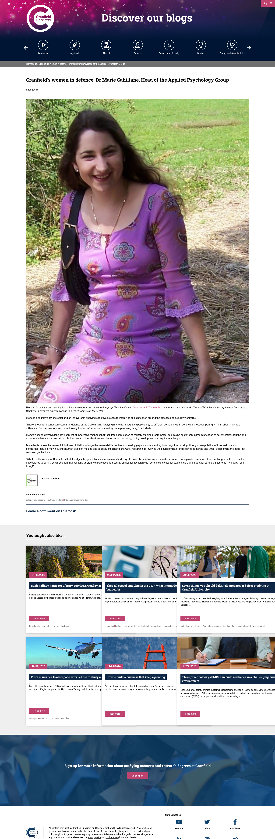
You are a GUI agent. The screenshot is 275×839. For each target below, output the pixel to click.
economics (168, 626)
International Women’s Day (147, 407)
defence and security (35, 500)
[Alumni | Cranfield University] (106, 45)
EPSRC (52, 718)
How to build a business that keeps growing (135, 677)
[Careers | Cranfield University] (137, 45)
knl (54, 626)
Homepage (31, 64)
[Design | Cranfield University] (200, 45)
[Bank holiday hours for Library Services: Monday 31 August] (81, 562)
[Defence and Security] (169, 45)
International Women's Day (76, 500)
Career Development (212, 626)
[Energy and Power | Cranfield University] (232, 45)
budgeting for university (125, 626)
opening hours (63, 626)
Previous (25, 47)
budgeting (109, 626)
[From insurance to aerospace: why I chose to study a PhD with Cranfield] (81, 653)
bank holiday (35, 626)
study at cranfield (256, 626)
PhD (67, 718)
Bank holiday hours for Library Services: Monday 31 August (71, 585)
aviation (43, 718)
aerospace (34, 718)
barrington (46, 626)
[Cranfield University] (40, 5)
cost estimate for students (150, 626)
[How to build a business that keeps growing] (156, 653)
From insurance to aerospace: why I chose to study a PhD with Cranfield (79, 677)
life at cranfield (229, 626)
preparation (242, 626)
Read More (39, 618)
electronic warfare (54, 500)
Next (249, 47)
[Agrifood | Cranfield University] (74, 45)
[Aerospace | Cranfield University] (43, 45)
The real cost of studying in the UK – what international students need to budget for (154, 587)
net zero (59, 718)
